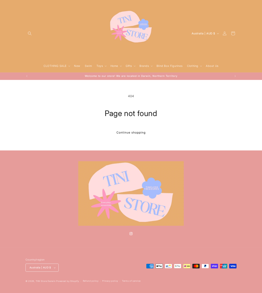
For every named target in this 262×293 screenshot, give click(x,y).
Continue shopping (131, 132)
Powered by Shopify (67, 281)
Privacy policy (110, 281)
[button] (30, 33)
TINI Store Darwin (46, 281)
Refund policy (91, 281)
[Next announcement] (235, 76)
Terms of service (131, 281)
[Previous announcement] (27, 76)
